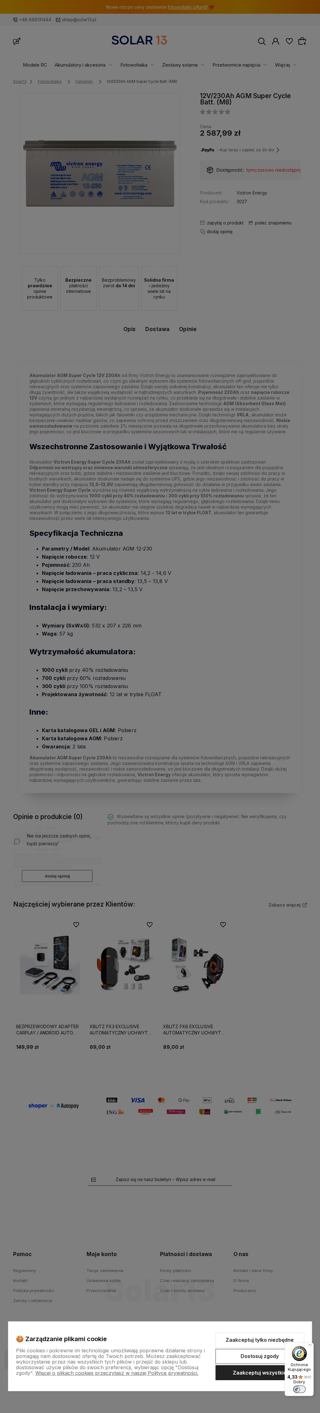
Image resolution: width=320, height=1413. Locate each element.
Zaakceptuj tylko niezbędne (260, 1340)
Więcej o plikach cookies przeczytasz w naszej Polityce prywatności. (116, 1373)
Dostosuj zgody (260, 1356)
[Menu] (310, 1346)
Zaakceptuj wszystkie (260, 1373)
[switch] (299, 1389)
